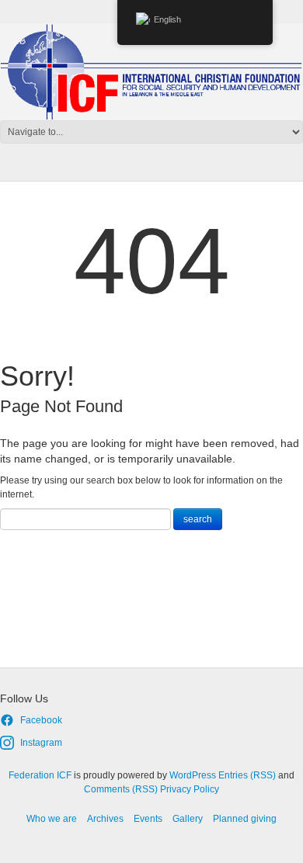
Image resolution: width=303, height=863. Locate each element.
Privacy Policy (189, 789)
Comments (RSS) (121, 789)
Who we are (51, 818)
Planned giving (245, 818)
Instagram (41, 742)
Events (148, 818)
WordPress (192, 775)
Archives (105, 818)
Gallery (187, 818)
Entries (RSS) (247, 775)
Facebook (41, 720)
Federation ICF (40, 775)
